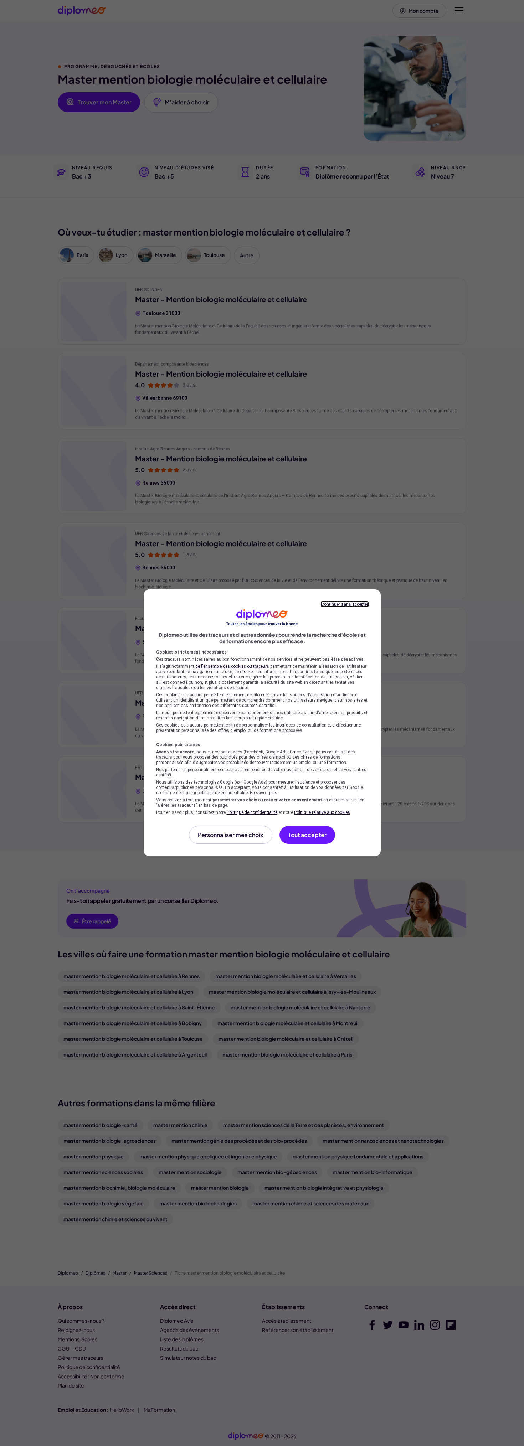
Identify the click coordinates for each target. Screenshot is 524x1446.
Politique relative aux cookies (322, 812)
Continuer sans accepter (344, 604)
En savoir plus (263, 792)
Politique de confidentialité (252, 812)
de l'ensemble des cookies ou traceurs (232, 666)
